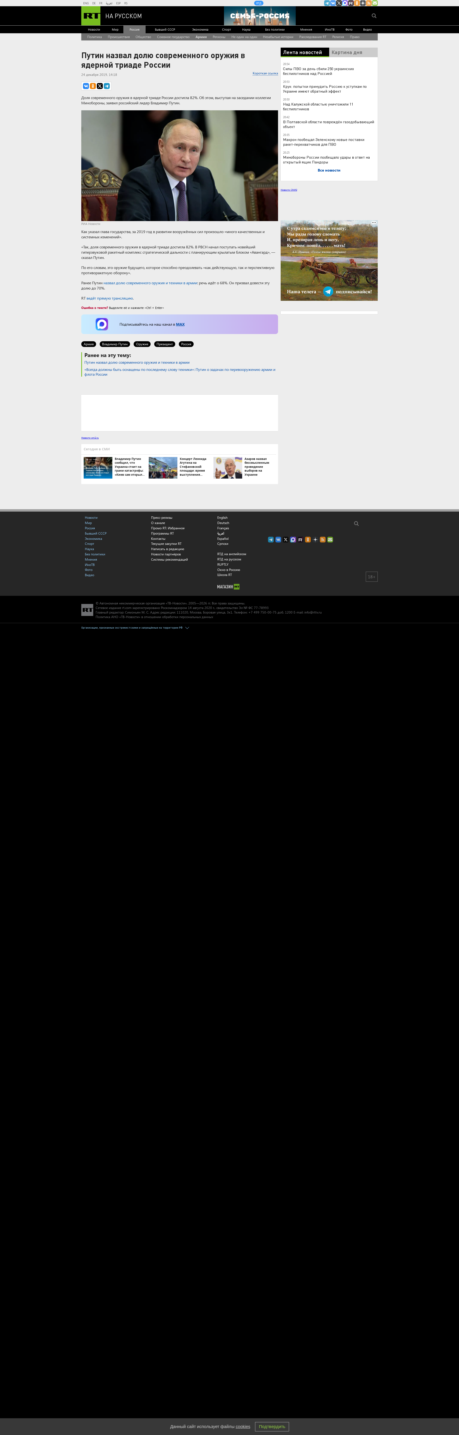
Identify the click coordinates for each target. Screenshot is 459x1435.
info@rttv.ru (313, 612)
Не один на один (244, 36)
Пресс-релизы (161, 517)
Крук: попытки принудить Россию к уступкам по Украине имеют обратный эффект (325, 89)
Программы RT (162, 533)
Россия (135, 29)
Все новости (329, 170)
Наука (246, 29)
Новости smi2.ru (90, 437)
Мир (115, 29)
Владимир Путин (115, 344)
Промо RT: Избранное (168, 528)
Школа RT (224, 574)
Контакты (158, 538)
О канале (158, 522)
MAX (180, 324)
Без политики (275, 29)
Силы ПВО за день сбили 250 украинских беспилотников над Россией (318, 71)
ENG (86, 3)
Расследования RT (312, 36)
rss (369, 3)
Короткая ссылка (265, 73)
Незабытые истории (278, 36)
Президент (165, 344)
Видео (367, 29)
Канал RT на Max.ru (345, 3)
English (222, 517)
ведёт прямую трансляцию (110, 298)
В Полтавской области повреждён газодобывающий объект (328, 124)
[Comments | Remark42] (179, 412)
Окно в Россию (228, 569)
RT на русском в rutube (351, 3)
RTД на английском (231, 554)
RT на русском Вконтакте (333, 3)
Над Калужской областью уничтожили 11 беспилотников (318, 106)
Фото (349, 29)
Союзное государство (173, 36)
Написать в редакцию (167, 549)
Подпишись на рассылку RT (375, 3)
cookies (243, 1426)
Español (223, 538)
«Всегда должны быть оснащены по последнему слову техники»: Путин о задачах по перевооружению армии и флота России (179, 372)
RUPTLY (223, 564)
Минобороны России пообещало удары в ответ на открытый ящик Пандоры (326, 159)
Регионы (219, 36)
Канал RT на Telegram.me (327, 3)
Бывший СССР (165, 29)
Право (355, 36)
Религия (338, 36)
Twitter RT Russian (339, 3)
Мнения (306, 29)
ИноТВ (329, 29)
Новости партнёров (166, 554)
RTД (258, 3)
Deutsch (223, 523)
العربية (109, 3)
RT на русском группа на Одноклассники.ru (357, 3)
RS (125, 3)
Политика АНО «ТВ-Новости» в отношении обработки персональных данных (154, 616)
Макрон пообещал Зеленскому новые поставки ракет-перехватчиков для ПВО (323, 142)
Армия (201, 36)
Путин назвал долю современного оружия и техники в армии (137, 362)
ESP (118, 3)
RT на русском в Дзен (363, 3)
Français (223, 528)
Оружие (142, 344)
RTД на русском (229, 559)
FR (100, 3)
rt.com (126, 607)
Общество (143, 36)
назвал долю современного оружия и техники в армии (150, 282)
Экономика (200, 29)
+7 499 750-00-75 (262, 612)
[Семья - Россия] (260, 15)
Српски (222, 543)
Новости (94, 29)
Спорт (226, 29)
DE (94, 3)
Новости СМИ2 (289, 189)
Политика (94, 36)
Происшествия (119, 36)
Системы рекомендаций (169, 559)
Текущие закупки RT (166, 543)
